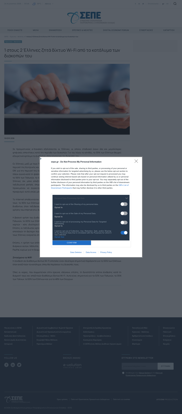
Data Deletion (76, 252)
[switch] (124, 204)
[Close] (137, 162)
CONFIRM (72, 243)
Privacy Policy (106, 252)
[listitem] (91, 198)
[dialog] (91, 207)
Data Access (91, 252)
